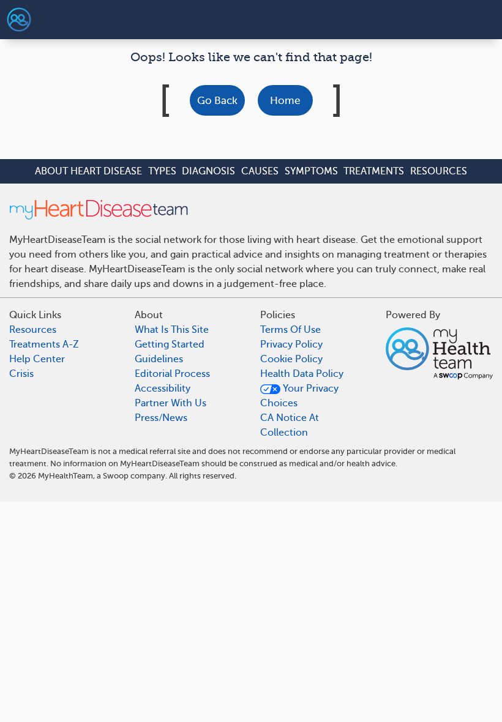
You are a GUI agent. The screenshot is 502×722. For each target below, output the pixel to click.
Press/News (161, 417)
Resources (32, 329)
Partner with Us (170, 403)
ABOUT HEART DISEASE (88, 171)
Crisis (21, 373)
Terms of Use (290, 329)
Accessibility (162, 388)
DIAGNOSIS (208, 171)
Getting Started (169, 344)
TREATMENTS (373, 171)
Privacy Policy (291, 344)
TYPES (162, 171)
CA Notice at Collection (289, 425)
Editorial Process (172, 373)
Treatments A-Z (44, 344)
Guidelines (159, 359)
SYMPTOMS (311, 171)
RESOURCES (438, 171)
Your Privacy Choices (299, 396)
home (285, 100)
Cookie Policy (291, 359)
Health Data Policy (301, 373)
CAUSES (260, 171)
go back (217, 100)
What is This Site (172, 329)
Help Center (37, 359)
